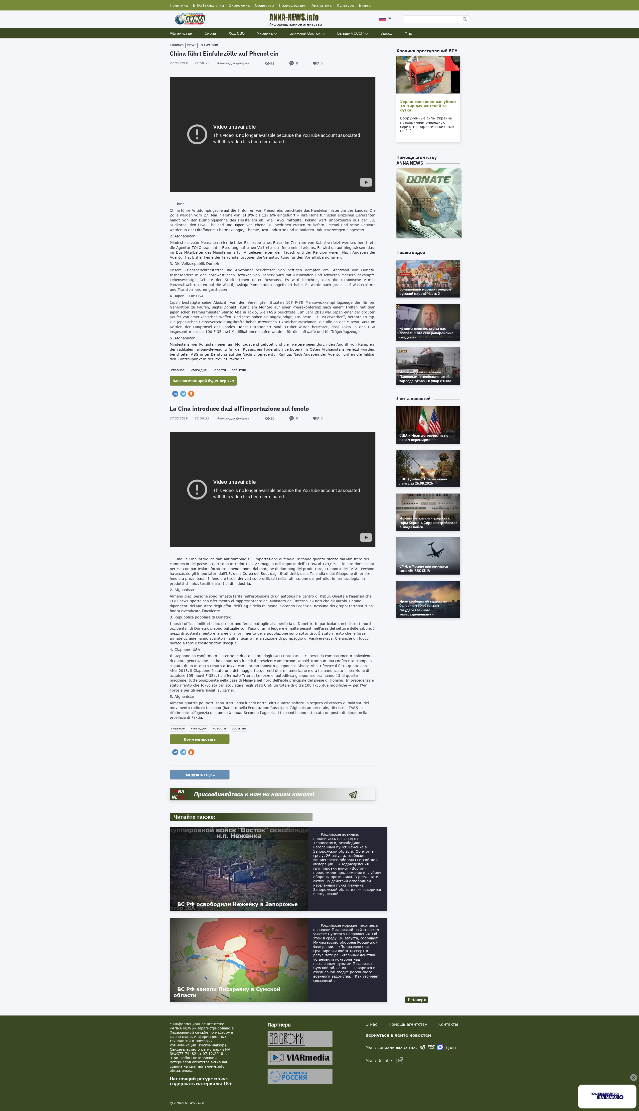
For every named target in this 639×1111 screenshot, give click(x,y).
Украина (265, 33)
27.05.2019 (189, 63)
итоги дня (198, 370)
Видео (365, 5)
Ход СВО (237, 33)
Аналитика (322, 5)
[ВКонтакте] (175, 394)
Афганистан (181, 33)
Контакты (448, 1024)
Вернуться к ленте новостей (398, 1035)
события (239, 370)
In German (208, 45)
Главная (177, 45)
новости (219, 370)
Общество (264, 5)
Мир (408, 33)
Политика (179, 5)
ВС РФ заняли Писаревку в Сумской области (226, 992)
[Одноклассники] (191, 394)
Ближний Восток (305, 33)
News (191, 45)
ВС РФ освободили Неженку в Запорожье (237, 904)
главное (178, 370)
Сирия (210, 33)
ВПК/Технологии (208, 5)
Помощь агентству (408, 1024)
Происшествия (293, 5)
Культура (345, 5)
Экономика (239, 5)
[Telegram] (183, 394)
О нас (371, 1024)
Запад (386, 33)
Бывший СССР (350, 33)
